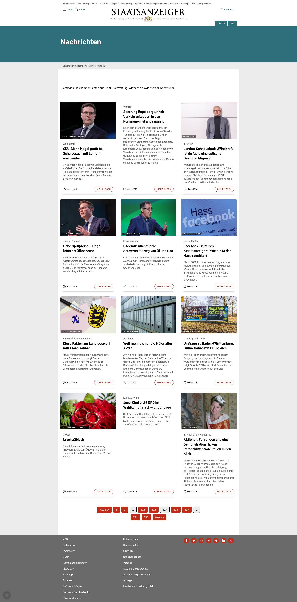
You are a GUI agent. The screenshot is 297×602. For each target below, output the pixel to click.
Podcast (67, 580)
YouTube (209, 540)
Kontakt (207, 3)
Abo (232, 23)
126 (154, 509)
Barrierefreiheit (131, 545)
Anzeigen (174, 3)
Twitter (194, 540)
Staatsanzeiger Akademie (155, 3)
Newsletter (196, 3)
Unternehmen (69, 3)
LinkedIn (223, 540)
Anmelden (229, 10)
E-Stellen (104, 3)
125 (143, 509)
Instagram (201, 540)
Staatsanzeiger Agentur (131, 3)
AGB (65, 539)
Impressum (69, 551)
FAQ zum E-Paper (72, 586)
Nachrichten (90, 66)
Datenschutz (70, 545)
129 (187, 509)
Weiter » (159, 517)
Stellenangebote (132, 556)
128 (176, 509)
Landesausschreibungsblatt (138, 586)
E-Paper (221, 23)
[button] (7, 595)
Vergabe (114, 3)
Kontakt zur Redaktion (75, 562)
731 (135, 517)
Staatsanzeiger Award (87, 3)
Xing (216, 540)
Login (66, 556)
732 (146, 517)
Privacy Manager (72, 598)
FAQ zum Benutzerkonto (76, 592)
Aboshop (184, 3)
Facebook (186, 540)
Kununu (231, 540)
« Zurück (104, 509)
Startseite (79, 66)
